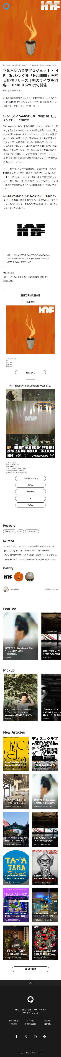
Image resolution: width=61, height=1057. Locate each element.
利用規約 (13, 1024)
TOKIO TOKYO (32, 531)
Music (8, 65)
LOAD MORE (30, 969)
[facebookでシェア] (12, 599)
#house (18, 258)
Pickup (8, 670)
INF (21, 531)
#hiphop (36, 258)
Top (4, 65)
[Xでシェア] (31, 599)
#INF (41, 255)
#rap (30, 258)
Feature (9, 609)
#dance (47, 255)
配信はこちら (30, 373)
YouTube (30, 505)
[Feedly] (44, 1036)
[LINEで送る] (49, 599)
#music (44, 258)
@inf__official (12, 255)
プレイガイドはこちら (30, 478)
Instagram (30, 492)
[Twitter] (25, 1036)
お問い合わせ (13, 1021)
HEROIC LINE (9, 531)
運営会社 (47, 1024)
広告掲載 (30, 1021)
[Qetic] (6, 6)
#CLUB (25, 258)
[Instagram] (35, 1036)
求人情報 (47, 1021)
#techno (10, 258)
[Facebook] (16, 1036)
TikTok (30, 485)
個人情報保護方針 (30, 1024)
